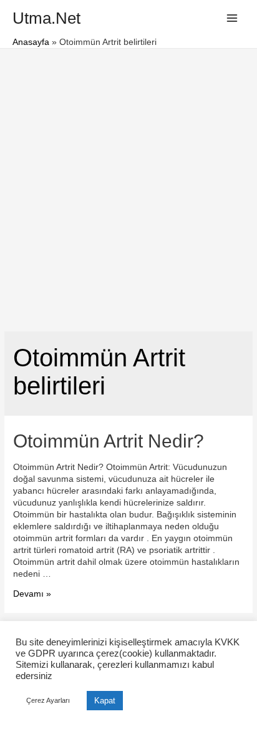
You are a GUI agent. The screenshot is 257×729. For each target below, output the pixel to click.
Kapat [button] (104, 700)
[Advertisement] (128, 183)
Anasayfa (30, 42)
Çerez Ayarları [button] (48, 700)
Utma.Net (46, 18)
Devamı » (32, 594)
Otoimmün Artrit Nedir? (108, 441)
